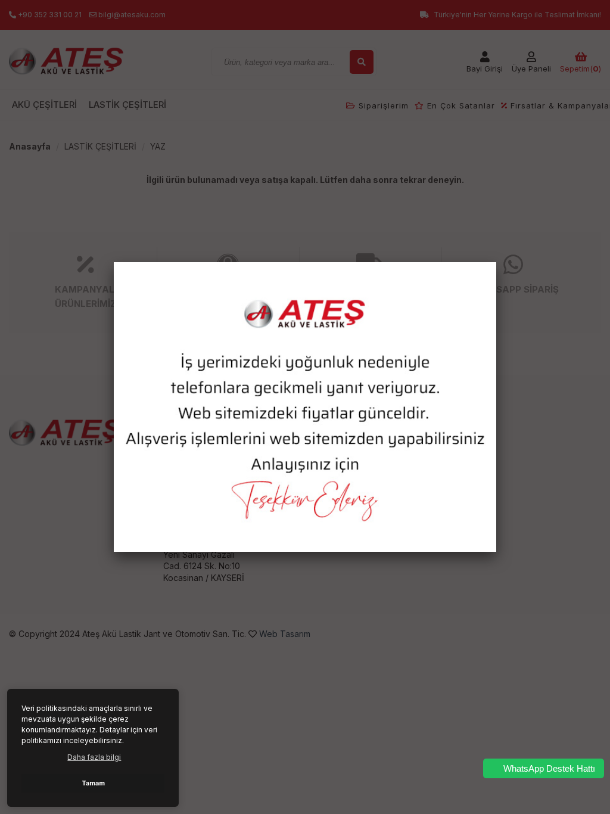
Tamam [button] (93, 783)
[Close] (496, 262)
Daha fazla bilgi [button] (94, 757)
